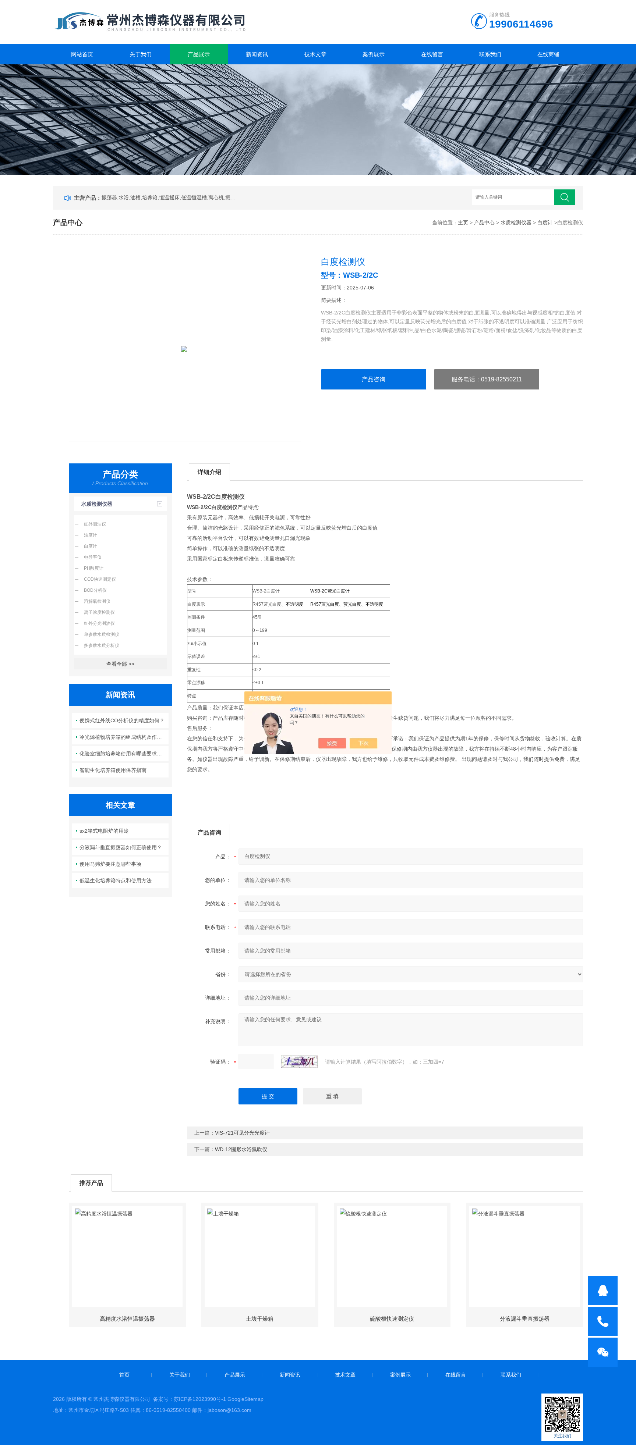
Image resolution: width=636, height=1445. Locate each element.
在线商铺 (548, 54)
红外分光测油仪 (99, 623)
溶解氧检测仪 (97, 601)
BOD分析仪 (95, 590)
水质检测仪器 (516, 222)
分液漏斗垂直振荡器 (525, 1319)
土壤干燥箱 (259, 1319)
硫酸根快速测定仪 (392, 1319)
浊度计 (90, 535)
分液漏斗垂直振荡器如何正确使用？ (121, 847)
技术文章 (315, 54)
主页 (463, 222)
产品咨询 (373, 379)
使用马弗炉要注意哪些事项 (110, 864)
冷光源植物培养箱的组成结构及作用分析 (124, 737)
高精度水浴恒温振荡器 (127, 1319)
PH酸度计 (93, 568)
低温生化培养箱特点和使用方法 (116, 880)
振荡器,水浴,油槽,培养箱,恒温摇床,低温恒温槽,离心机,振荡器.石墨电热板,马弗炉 (170, 197)
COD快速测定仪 (100, 579)
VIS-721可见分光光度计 (242, 1133)
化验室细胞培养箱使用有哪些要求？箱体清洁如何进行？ (124, 754)
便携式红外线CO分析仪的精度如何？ (122, 720)
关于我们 (141, 54)
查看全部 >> (120, 664)
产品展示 (199, 54)
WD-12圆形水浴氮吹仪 (241, 1149)
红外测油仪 (95, 524)
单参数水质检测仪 (101, 634)
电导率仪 (93, 557)
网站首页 (82, 54)
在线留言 (432, 54)
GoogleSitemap (245, 1399)
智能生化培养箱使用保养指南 (113, 770)
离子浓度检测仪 (99, 612)
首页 (124, 1375)
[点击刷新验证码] (299, 1062)
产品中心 (484, 222)
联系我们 (490, 54)
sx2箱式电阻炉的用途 (104, 831)
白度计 (545, 222)
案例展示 (374, 54)
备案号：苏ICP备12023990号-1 (189, 1399)
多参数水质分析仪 (101, 645)
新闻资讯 (257, 54)
